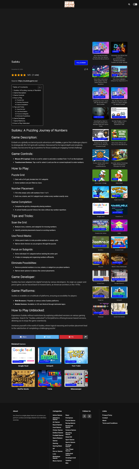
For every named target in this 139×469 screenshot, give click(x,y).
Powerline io (119, 216)
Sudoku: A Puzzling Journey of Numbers (27, 90)
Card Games (57, 427)
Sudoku (58, 142)
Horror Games (57, 451)
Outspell (49, 366)
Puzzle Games (18, 361)
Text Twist (76, 366)
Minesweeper (76, 389)
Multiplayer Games (56, 457)
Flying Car (100, 300)
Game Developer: (19, 118)
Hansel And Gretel (119, 316)
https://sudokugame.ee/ (28, 81)
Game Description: (20, 93)
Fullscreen (81, 62)
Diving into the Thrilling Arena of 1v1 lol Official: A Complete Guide (100, 144)
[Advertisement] (110, 24)
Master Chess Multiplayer (119, 266)
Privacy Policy (107, 415)
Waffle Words (23, 389)
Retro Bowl (119, 183)
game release (98, 117)
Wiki (114, 159)
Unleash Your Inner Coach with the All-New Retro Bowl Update (100, 102)
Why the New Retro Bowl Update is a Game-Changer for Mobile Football (119, 102)
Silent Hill (69, 437)
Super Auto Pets (119, 200)
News (114, 75)
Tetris (49, 389)
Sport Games (98, 312)
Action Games (117, 212)
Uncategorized (99, 96)
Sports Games (70, 442)
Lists (54, 454)
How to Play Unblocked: (22, 123)
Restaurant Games (69, 426)
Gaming (96, 51)
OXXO (119, 233)
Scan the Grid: (21, 109)
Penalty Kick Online (100, 233)
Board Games (117, 262)
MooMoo (100, 250)
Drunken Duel (119, 250)
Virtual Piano (100, 283)
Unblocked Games (119, 117)
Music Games (98, 279)
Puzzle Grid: (20, 100)
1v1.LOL (101, 200)
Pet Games (116, 195)
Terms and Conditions (110, 423)
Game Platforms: (19, 121)
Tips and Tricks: (19, 107)
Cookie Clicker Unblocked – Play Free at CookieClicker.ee (100, 164)
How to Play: (18, 98)
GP (54, 448)
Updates (68, 460)
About (104, 420)
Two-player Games (69, 450)
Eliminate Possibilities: (23, 116)
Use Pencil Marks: (22, 111)
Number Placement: (23, 102)
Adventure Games (100, 245)
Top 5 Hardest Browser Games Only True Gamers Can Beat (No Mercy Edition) (100, 57)
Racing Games (98, 296)
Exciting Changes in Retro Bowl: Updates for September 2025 (119, 122)
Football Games (99, 229)
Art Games (97, 262)
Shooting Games (118, 245)
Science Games (71, 430)
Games (96, 179)
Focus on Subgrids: (23, 114)
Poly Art (100, 266)
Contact (105, 418)
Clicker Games (58, 430)
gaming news (57, 446)
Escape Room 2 (119, 283)
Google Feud (23, 366)
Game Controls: (19, 95)
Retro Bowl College (100, 183)
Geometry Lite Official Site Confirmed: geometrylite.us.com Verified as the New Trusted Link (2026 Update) (119, 59)
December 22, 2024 (17, 69)
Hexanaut (100, 316)
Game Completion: (22, 104)
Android (45, 304)
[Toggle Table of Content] (38, 87)
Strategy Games (118, 229)
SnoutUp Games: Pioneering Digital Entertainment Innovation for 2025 (119, 164)
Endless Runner (58, 433)
